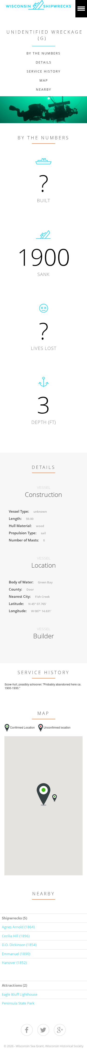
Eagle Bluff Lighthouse (19, 994)
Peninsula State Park (18, 1003)
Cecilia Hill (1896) (15, 936)
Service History (44, 71)
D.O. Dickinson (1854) (19, 944)
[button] (54, 798)
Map (43, 80)
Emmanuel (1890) (16, 953)
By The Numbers (43, 53)
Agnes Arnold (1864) (18, 927)
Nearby (43, 89)
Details (44, 62)
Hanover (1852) (14, 962)
